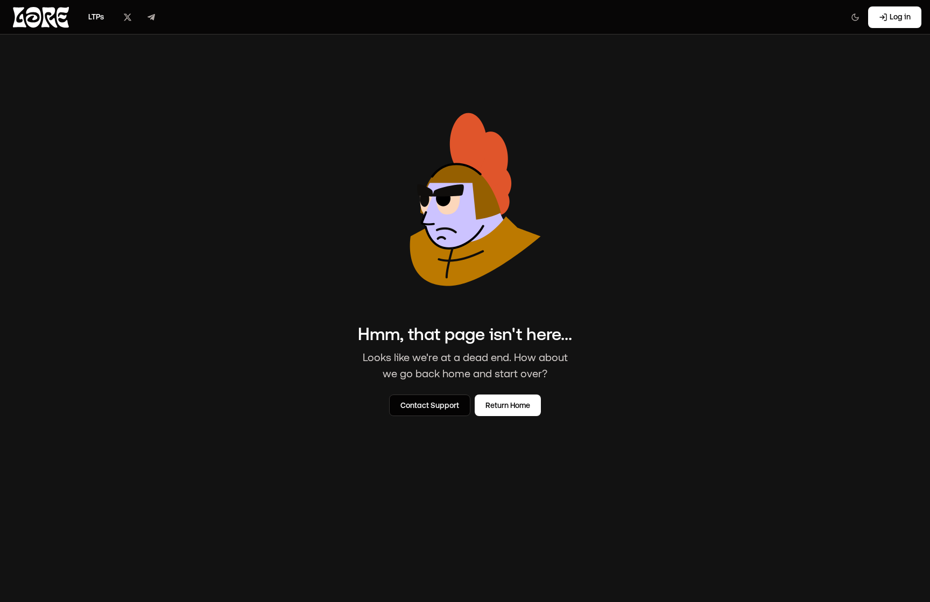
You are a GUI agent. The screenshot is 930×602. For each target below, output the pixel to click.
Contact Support (429, 405)
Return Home (507, 405)
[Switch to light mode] (855, 17)
